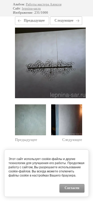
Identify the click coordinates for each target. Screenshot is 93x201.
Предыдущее (34, 20)
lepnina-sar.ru (31, 8)
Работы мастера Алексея (43, 4)
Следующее (64, 20)
